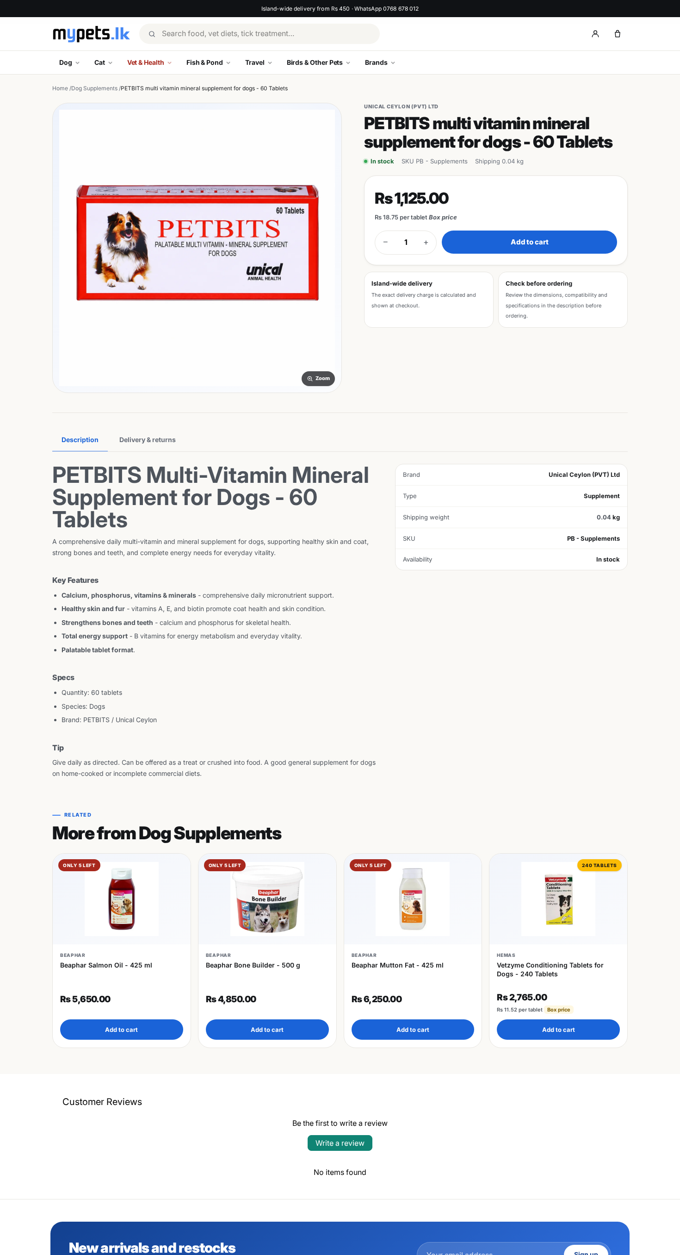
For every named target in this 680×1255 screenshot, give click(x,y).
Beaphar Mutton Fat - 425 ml (398, 965)
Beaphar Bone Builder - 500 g (253, 965)
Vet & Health (145, 62)
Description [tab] (80, 439)
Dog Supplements (94, 88)
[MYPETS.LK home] (91, 34)
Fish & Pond (204, 62)
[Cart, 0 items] (617, 34)
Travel (255, 62)
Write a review (340, 1143)
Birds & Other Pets (315, 62)
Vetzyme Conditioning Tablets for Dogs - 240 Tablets (550, 969)
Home (60, 88)
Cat (99, 62)
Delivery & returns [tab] (147, 439)
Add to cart (529, 241)
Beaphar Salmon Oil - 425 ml (106, 965)
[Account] (595, 34)
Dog (65, 62)
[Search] (151, 33)
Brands (376, 62)
